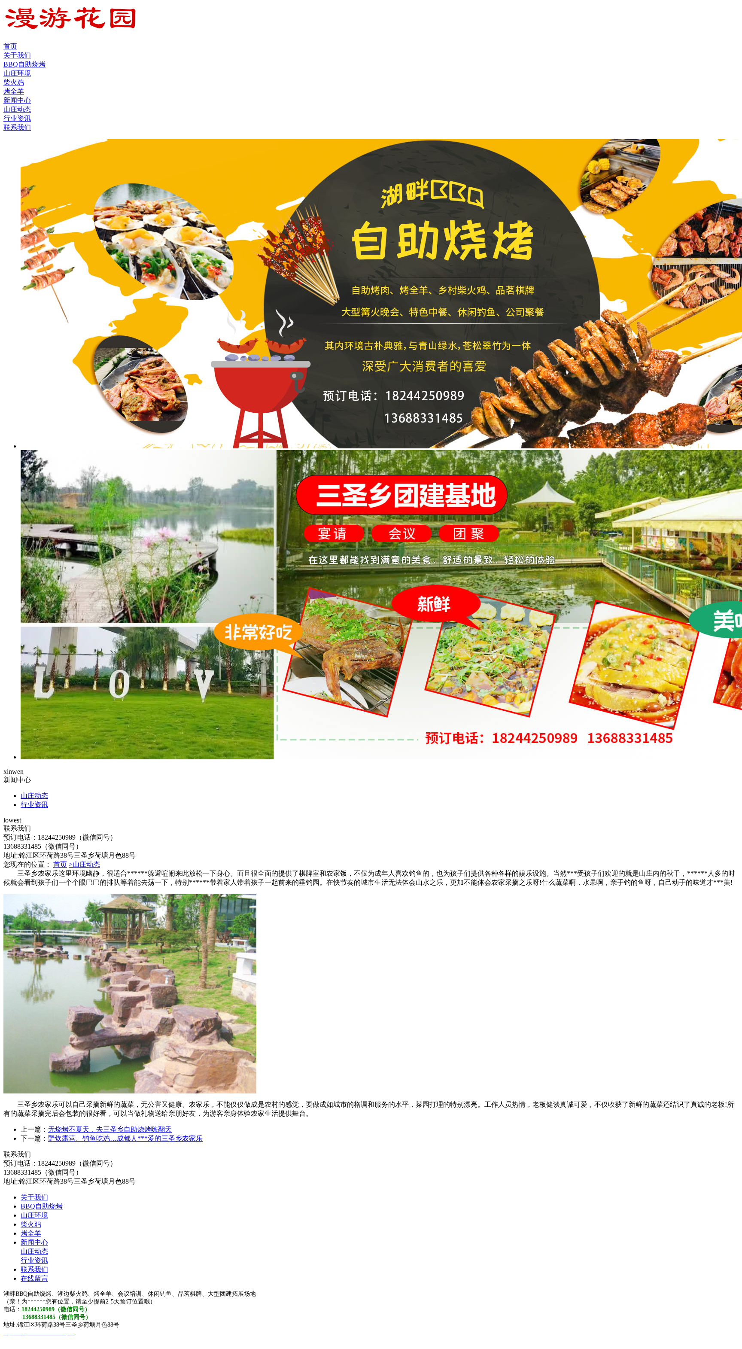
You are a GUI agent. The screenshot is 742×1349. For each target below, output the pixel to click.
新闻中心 (17, 100)
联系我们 (17, 127)
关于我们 (17, 55)
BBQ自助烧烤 (24, 64)
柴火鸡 (13, 82)
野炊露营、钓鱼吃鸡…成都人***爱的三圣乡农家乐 (125, 1138)
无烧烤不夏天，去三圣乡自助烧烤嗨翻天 (110, 1129)
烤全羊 (13, 91)
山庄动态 (17, 109)
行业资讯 (17, 118)
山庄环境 (17, 73)
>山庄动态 (84, 864)
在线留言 (34, 1278)
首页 (10, 46)
